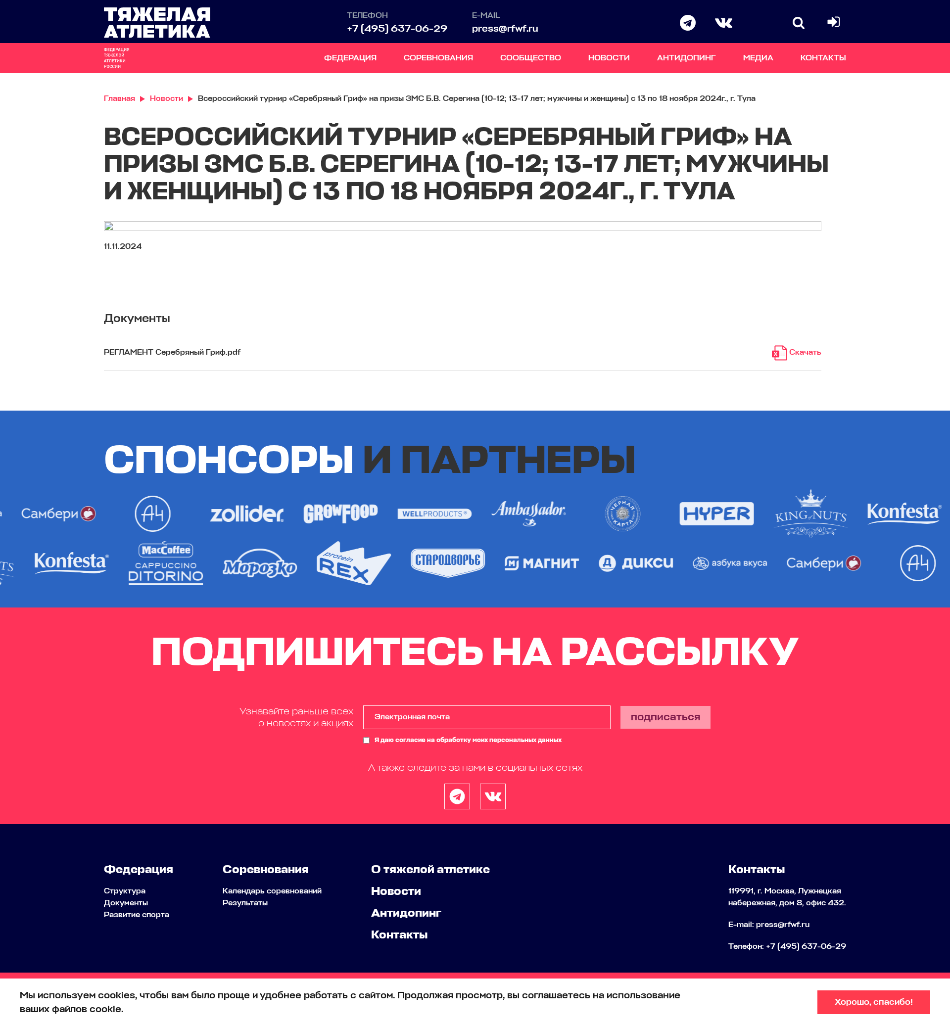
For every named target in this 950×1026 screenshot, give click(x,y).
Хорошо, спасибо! (874, 1002)
